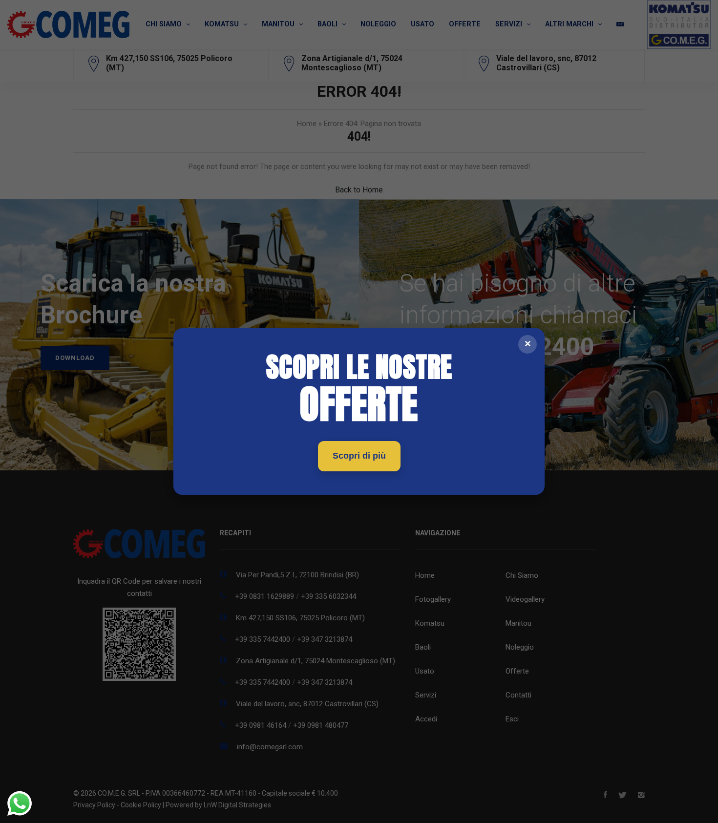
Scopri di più (359, 456)
